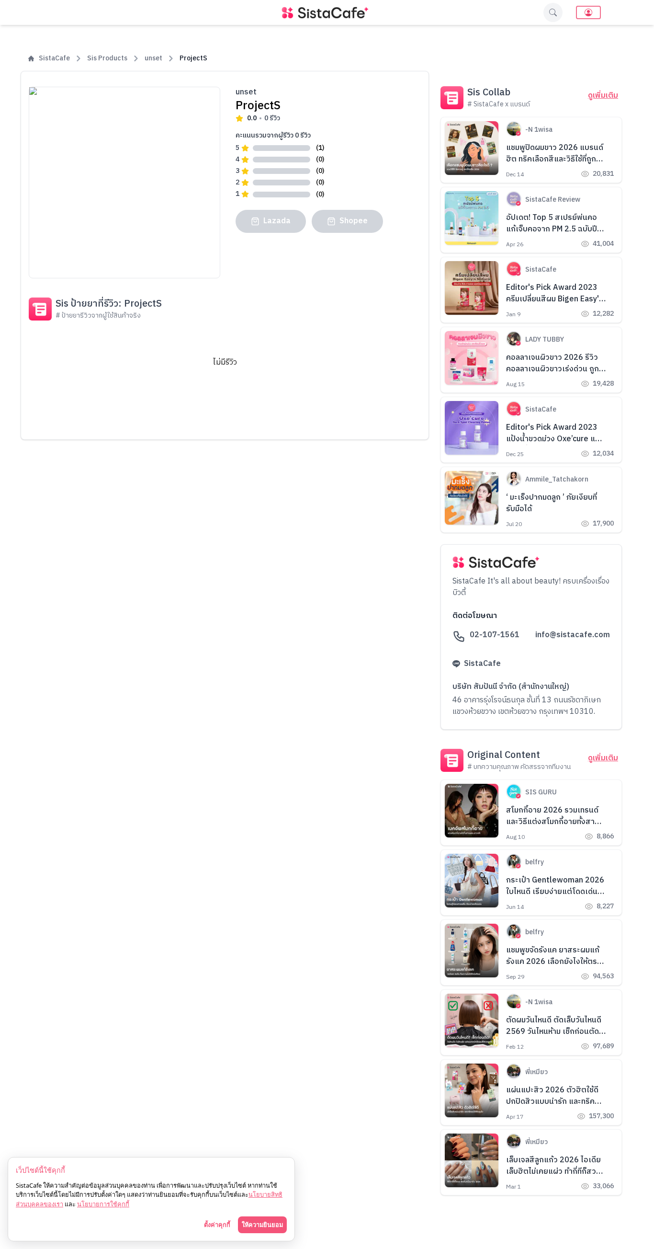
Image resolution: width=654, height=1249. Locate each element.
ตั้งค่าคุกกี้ (217, 1224)
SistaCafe (54, 58)
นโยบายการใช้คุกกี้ (103, 1204)
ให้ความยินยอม (262, 1224)
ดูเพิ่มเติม (603, 96)
